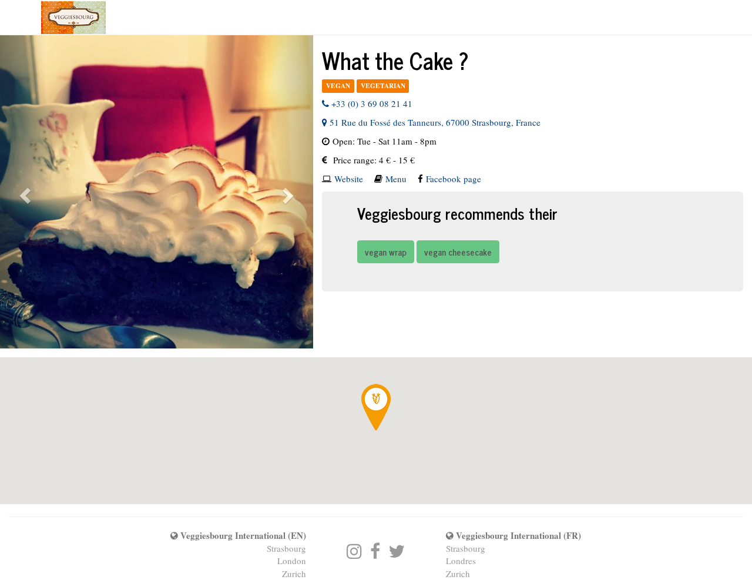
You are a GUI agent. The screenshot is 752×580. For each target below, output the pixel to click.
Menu (396, 179)
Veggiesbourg (73, 17)
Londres (461, 560)
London (291, 560)
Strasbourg (286, 548)
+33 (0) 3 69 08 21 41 (370, 103)
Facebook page (453, 179)
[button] (23, 191)
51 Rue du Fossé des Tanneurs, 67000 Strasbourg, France (433, 122)
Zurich (294, 573)
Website (348, 179)
